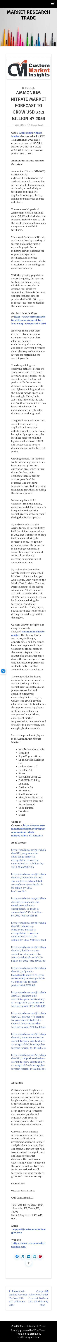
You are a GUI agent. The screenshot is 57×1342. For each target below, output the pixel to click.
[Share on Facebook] (17, 1256)
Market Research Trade (28, 15)
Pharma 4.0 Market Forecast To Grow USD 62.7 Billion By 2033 (18, 1298)
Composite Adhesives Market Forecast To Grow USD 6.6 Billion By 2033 (38, 1298)
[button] (52, 4)
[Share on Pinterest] (40, 1256)
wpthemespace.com (29, 1337)
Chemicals (30, 87)
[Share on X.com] (22, 1256)
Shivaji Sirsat (37, 124)
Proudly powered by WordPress (28, 1330)
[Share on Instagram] (34, 1256)
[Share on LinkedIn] (28, 1256)
